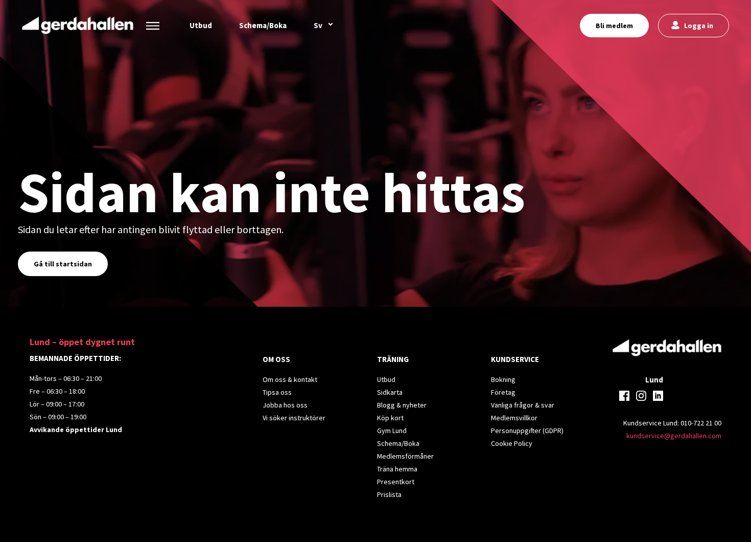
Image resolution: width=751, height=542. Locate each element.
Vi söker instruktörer (294, 417)
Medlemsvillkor (514, 417)
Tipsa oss (277, 392)
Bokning (503, 379)
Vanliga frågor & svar (522, 405)
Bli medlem (614, 25)
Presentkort (395, 481)
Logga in (698, 25)
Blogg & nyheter (402, 405)
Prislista (389, 494)
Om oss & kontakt (290, 379)
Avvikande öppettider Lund (76, 429)
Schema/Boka (263, 25)
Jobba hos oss (285, 405)
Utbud (201, 25)
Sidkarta (390, 392)
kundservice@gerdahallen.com (673, 435)
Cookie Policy (511, 443)
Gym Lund (392, 430)
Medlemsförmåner (405, 456)
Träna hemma (397, 468)
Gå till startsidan (63, 263)
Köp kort (390, 417)
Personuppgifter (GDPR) (527, 430)
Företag (503, 392)
